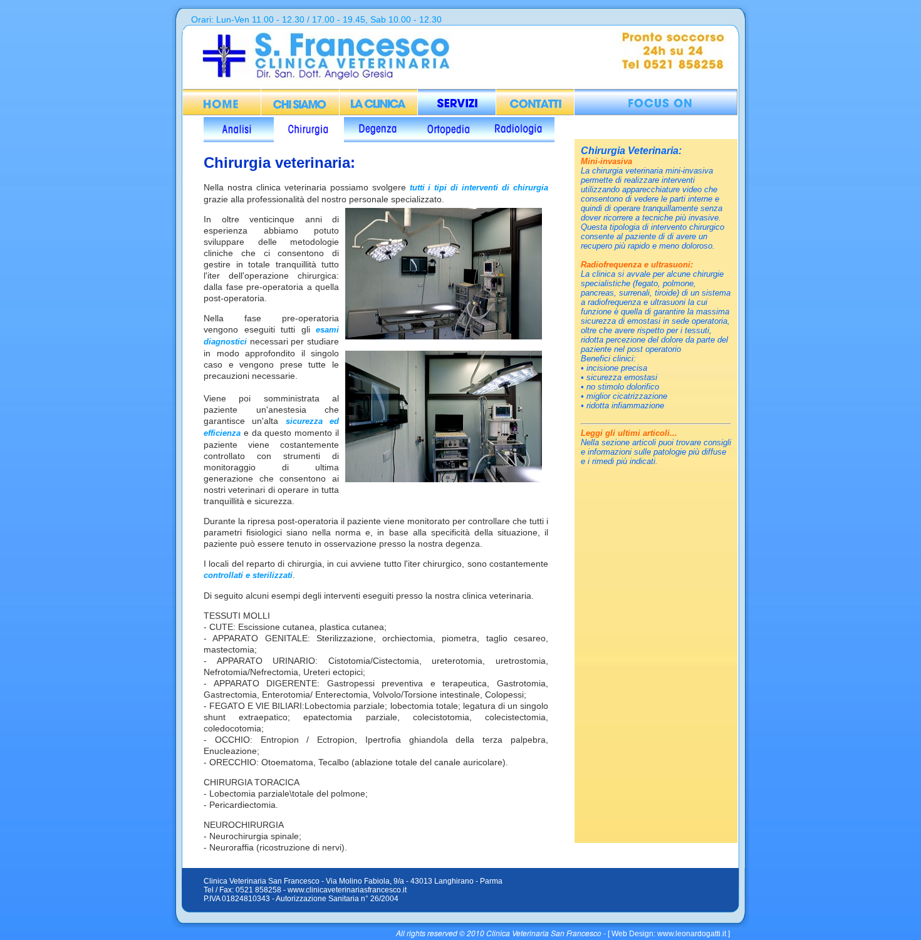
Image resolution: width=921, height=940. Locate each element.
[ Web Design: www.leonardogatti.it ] (669, 933)
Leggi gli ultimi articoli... (629, 433)
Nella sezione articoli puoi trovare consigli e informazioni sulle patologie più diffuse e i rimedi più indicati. (656, 452)
